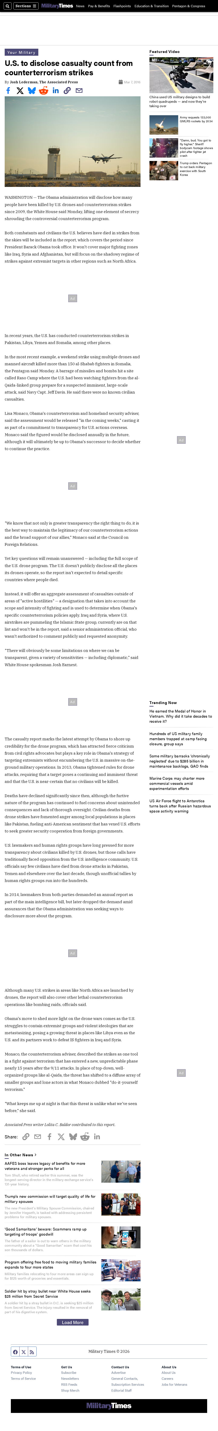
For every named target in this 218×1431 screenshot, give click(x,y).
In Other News (19, 1154)
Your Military (21, 52)
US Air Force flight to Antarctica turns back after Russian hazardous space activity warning (180, 806)
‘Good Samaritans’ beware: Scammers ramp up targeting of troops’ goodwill (46, 1231)
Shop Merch (70, 1390)
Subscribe (68, 1372)
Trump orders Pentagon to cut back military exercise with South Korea (196, 169)
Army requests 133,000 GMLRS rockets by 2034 (196, 119)
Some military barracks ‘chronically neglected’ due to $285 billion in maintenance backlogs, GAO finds (179, 761)
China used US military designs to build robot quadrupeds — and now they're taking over (179, 101)
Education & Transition (152, 6)
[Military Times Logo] (57, 6)
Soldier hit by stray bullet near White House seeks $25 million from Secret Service (48, 1293)
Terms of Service (23, 1378)
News (80, 6)
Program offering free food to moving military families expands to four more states (50, 1264)
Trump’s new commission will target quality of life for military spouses (50, 1198)
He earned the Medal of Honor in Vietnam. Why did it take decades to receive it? (180, 716)
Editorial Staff (121, 1390)
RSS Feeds (69, 1384)
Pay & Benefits (99, 6)
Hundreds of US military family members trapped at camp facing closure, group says (178, 738)
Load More (72, 1322)
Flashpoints (122, 6)
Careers (167, 1378)
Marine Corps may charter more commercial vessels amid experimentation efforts (177, 783)
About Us (169, 1372)
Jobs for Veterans (174, 1384)
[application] (181, 75)
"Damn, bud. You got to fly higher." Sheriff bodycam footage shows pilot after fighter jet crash (196, 148)
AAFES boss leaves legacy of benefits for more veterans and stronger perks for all (45, 1165)
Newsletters (70, 1378)
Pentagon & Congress (188, 6)
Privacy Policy (21, 1372)
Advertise (118, 1372)
